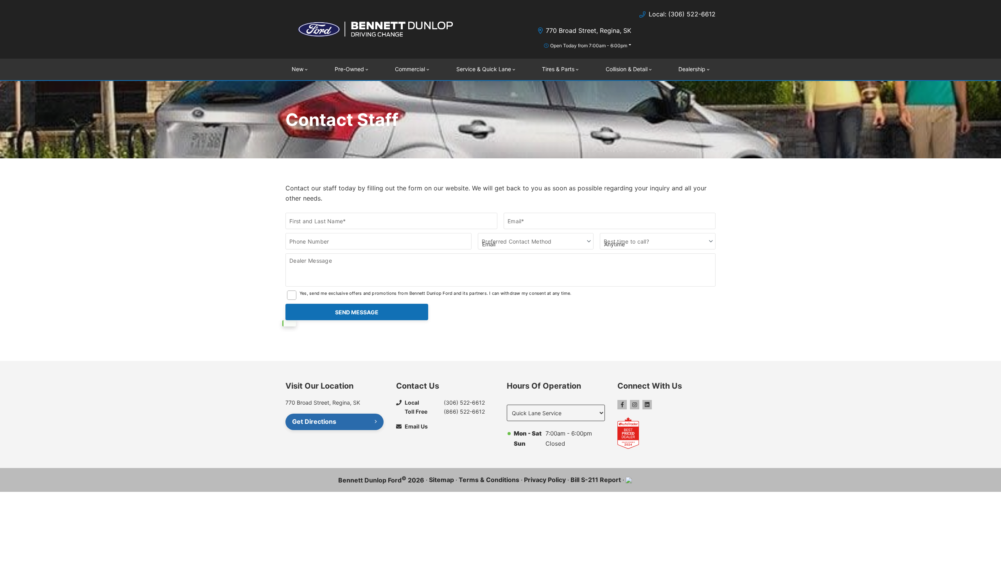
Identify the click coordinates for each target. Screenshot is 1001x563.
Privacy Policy (545, 480)
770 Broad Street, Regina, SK (588, 30)
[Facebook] (622, 404)
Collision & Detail (627, 69)
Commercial (410, 69)
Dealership (691, 69)
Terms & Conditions (489, 480)
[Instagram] (634, 404)
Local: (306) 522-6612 (682, 14)
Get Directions (314, 421)
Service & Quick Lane (483, 69)
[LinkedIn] (647, 404)
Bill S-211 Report (595, 480)
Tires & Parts (558, 69)
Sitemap (441, 480)
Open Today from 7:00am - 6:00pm (588, 45)
